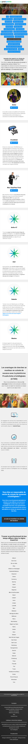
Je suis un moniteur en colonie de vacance (14, 519)
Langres (14, 597)
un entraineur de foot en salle (14, 51)
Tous (7, 16)
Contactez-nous (14, 716)
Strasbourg (14, 658)
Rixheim (14, 634)
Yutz (14, 682)
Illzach (14, 595)
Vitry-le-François (14, 676)
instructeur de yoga (18, 26)
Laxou (14, 600)
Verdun (14, 674)
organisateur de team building (10, 49)
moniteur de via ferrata (9, 36)
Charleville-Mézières (14, 571)
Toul (14, 666)
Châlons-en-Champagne (14, 568)
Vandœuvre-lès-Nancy (14, 671)
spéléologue (21, 49)
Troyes (14, 669)
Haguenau (14, 589)
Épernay (14, 581)
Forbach (14, 587)
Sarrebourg (14, 645)
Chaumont (14, 574)
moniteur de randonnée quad (7, 34)
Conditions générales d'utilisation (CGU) (14, 709)
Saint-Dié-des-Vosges (14, 637)
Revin (14, 632)
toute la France (16, 426)
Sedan (14, 653)
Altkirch (14, 558)
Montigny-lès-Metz (14, 613)
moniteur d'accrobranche (9, 29)
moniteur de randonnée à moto (20, 31)
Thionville (14, 663)
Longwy (14, 603)
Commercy (14, 579)
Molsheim (14, 610)
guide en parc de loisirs (18, 21)
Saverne (14, 650)
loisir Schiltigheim (14, 729)
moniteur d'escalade (19, 36)
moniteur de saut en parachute (20, 34)
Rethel (14, 629)
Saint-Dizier (14, 640)
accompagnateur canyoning (16, 16)
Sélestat (14, 655)
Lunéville (14, 605)
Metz (14, 608)
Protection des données (14, 710)
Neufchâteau (14, 621)
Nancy (14, 618)
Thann (14, 661)
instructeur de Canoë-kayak (8, 24)
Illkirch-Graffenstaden (14, 592)
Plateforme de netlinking (14, 712)
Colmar (14, 576)
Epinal (14, 584)
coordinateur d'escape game (20, 19)
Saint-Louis (14, 642)
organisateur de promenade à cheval (14, 46)
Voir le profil (14, 107)
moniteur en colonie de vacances (14, 39)
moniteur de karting (20, 29)
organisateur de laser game (14, 44)
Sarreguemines (14, 647)
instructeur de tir (9, 26)
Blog (14, 714)
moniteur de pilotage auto (7, 31)
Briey (14, 566)
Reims (14, 626)
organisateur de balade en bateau (14, 41)
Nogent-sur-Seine (14, 624)
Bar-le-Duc (14, 560)
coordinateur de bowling (7, 19)
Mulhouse (14, 616)
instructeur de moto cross (20, 24)
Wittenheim (14, 679)
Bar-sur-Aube (14, 563)
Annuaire (6, 707)
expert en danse (8, 21)
